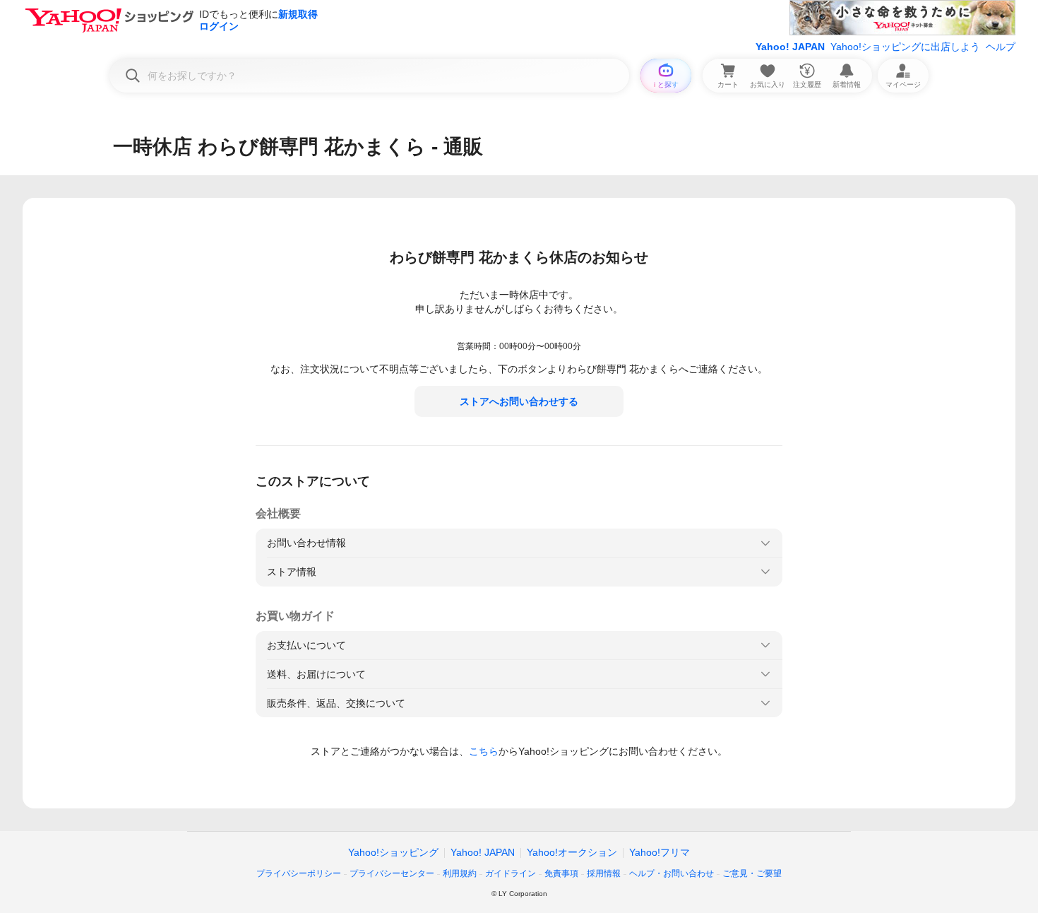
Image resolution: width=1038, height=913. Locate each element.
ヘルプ (1000, 46)
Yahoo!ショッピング (393, 852)
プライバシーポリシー (298, 873)
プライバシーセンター (392, 873)
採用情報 (604, 873)
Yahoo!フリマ (659, 852)
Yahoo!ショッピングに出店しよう (905, 46)
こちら (484, 751)
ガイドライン (510, 873)
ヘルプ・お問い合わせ (671, 873)
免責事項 (561, 873)
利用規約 (460, 873)
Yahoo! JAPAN (790, 46)
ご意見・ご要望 (752, 873)
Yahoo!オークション (572, 852)
